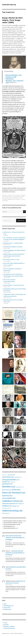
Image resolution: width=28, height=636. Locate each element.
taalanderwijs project (6, 508)
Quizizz (21, 503)
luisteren (7, 496)
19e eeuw (11, 474)
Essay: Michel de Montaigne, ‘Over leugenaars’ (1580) (12, 20)
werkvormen (5, 513)
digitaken (6, 482)
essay (23, 196)
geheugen (7, 197)
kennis (11, 197)
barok (15, 196)
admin (7, 567)
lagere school (6, 489)
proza (13, 199)
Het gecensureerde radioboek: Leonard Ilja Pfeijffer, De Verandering (15, 537)
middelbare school (12, 501)
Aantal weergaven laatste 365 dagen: (13, 520)
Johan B (8, 535)
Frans (3, 197)
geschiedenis (7, 484)
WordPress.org (7, 609)
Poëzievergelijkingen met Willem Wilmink (14, 250)
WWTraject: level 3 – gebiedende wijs (13, 243)
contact (5, 622)
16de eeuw (10, 195)
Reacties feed (6, 607)
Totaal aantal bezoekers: (9, 524)
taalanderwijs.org (9, 4)
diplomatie (19, 196)
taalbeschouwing (9, 196)
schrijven (7, 506)
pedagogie (9, 199)
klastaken (8, 486)
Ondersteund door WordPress (17, 633)
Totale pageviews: (8, 526)
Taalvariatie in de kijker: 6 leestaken (12, 246)
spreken (16, 506)
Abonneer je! (21, 220)
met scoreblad (8, 498)
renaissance (17, 199)
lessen (16, 490)
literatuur (18, 195)
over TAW (5, 624)
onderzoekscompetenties (10, 503)
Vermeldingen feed (8, 605)
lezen (14, 195)
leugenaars (15, 197)
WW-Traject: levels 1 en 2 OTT (11, 259)
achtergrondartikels (10, 480)
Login (4, 604)
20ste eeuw (8, 477)
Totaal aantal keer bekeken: (10, 522)
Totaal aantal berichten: (9, 528)
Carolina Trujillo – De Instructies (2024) (13, 285)
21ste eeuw (17, 477)
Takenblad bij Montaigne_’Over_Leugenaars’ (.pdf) (15, 80)
